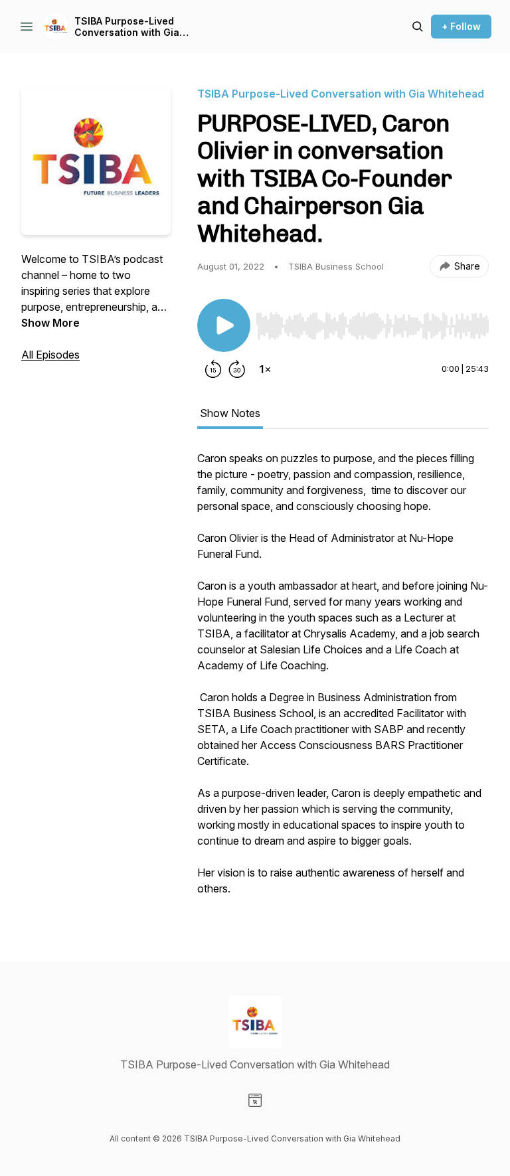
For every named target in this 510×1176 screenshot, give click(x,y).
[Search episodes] (417, 27)
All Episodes (50, 354)
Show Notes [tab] (230, 413)
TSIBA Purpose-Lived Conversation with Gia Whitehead (126, 27)
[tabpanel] (343, 680)
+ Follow (461, 26)
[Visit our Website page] (255, 1100)
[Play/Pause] (223, 325)
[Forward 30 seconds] (237, 369)
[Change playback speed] (265, 369)
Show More (50, 322)
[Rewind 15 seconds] (213, 369)
